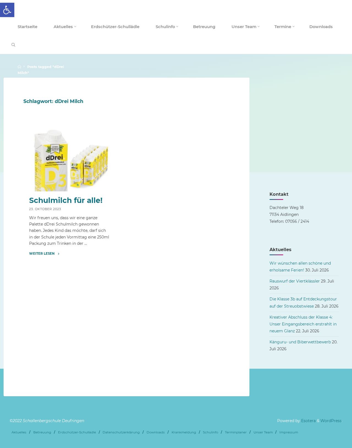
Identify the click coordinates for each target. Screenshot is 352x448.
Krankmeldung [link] (184, 432)
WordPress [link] (331, 420)
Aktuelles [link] (19, 432)
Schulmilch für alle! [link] (66, 200)
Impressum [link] (288, 432)
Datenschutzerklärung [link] (121, 432)
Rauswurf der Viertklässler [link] (295, 281)
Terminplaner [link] (236, 432)
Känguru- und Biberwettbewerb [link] (300, 342)
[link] (7, 10)
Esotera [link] (308, 420)
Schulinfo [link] (210, 432)
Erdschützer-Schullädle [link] (77, 432)
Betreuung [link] (42, 432)
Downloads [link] (156, 432)
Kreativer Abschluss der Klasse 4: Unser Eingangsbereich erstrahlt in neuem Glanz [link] (303, 324)
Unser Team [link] (263, 432)
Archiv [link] (35, 186)
